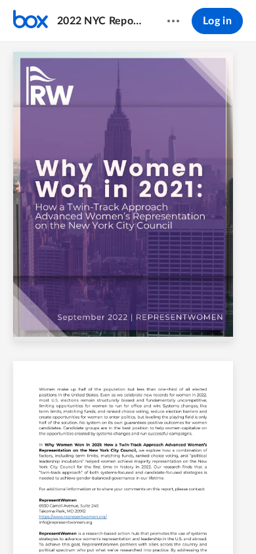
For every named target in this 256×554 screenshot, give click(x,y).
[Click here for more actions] (173, 21)
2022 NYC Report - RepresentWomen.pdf (99, 21)
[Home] (30, 21)
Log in (217, 21)
